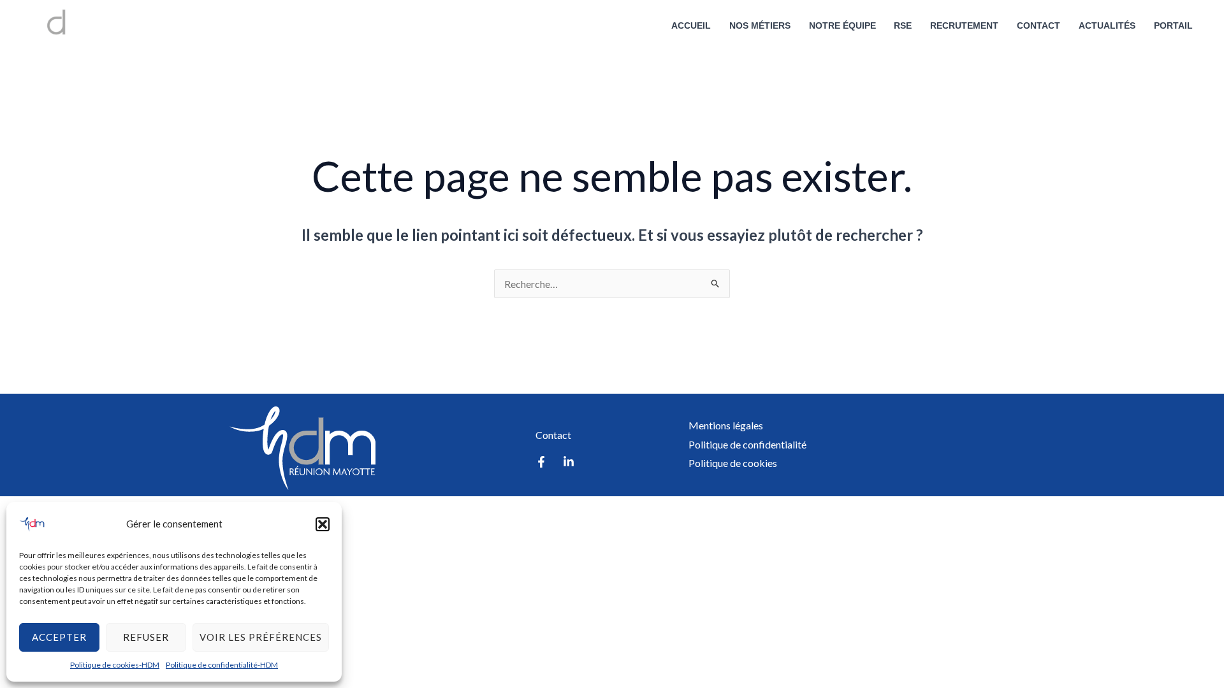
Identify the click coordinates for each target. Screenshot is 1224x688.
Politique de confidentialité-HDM (222, 665)
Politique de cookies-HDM (114, 665)
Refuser (146, 637)
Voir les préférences (261, 637)
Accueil (691, 25)
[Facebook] (541, 462)
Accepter (59, 637)
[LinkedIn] (568, 462)
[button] (322, 524)
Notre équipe (842, 25)
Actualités (1107, 25)
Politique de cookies (732, 463)
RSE (903, 25)
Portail (1173, 25)
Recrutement (964, 25)
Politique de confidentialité (747, 444)
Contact (1038, 25)
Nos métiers (759, 25)
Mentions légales (725, 425)
